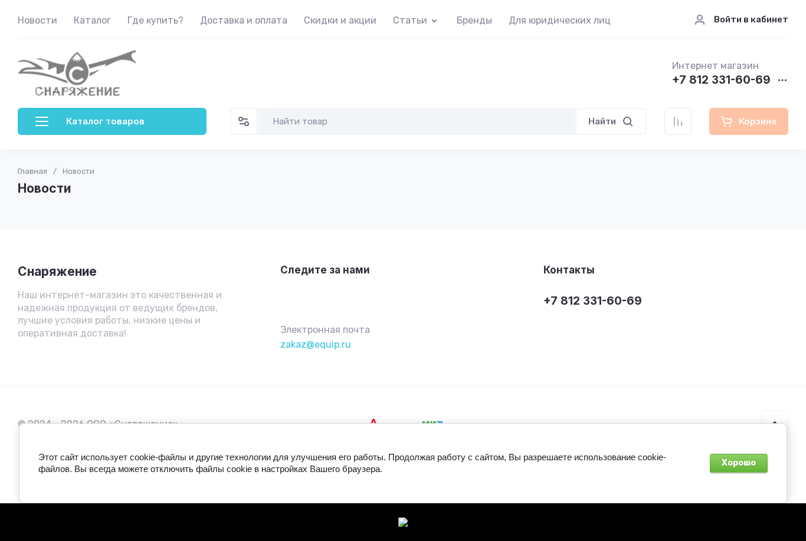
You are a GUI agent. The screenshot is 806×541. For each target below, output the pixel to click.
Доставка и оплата (243, 20)
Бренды (474, 20)
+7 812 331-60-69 (721, 80)
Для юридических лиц (560, 20)
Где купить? (155, 20)
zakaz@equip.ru (315, 344)
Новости (37, 20)
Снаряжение (57, 271)
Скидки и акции (340, 20)
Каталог (92, 20)
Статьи (410, 20)
